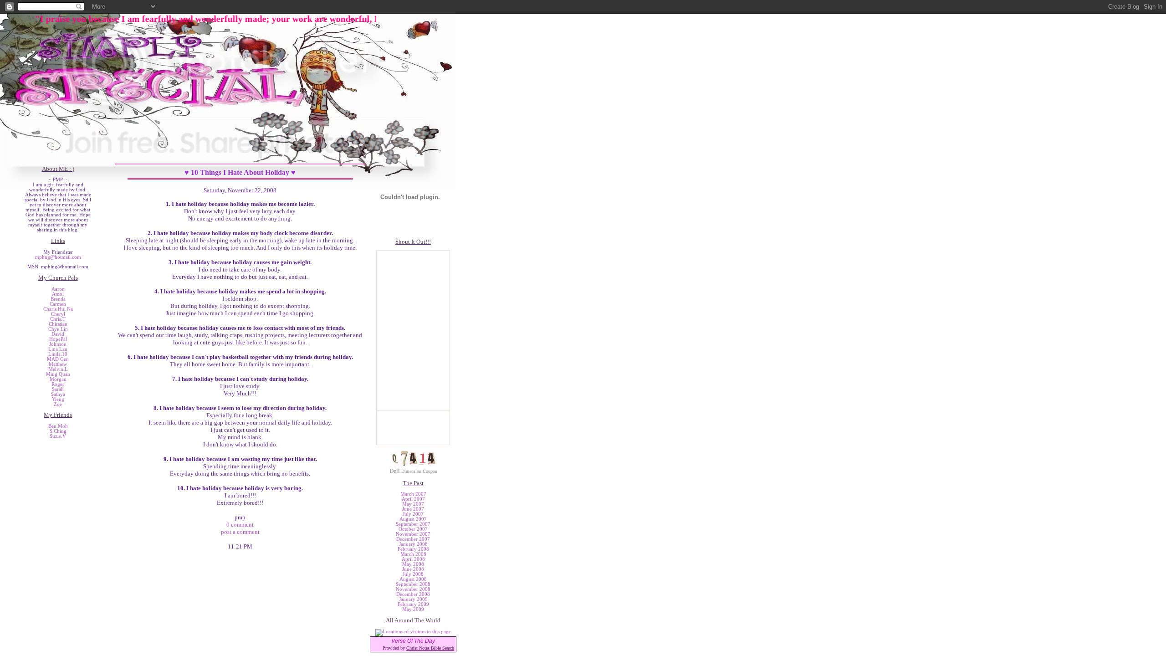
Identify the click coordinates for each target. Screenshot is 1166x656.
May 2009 (413, 609)
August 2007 (413, 519)
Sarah (58, 389)
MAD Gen (58, 359)
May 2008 (413, 564)
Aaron (58, 289)
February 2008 (413, 549)
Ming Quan (58, 374)
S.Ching (58, 431)
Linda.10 (57, 354)
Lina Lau (57, 349)
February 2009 (413, 604)
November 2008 (413, 589)
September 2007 (413, 524)
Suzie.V (58, 436)
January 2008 (413, 544)
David (57, 334)
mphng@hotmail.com (58, 257)
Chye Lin (58, 329)
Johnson (57, 344)
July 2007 (413, 514)
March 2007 (413, 494)
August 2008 (413, 579)
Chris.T (58, 319)
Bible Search (442, 648)
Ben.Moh (58, 426)
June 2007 (413, 509)
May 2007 (413, 504)
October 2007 (413, 529)
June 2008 (413, 569)
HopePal (58, 339)
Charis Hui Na (58, 309)
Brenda (58, 299)
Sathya (58, 394)
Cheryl (58, 314)
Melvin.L (58, 369)
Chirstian (58, 324)
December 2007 (413, 539)
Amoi (58, 294)
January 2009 (413, 599)
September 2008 (413, 584)
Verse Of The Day (413, 641)
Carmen (58, 304)
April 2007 (413, 499)
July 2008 (413, 574)
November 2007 (413, 534)
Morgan (58, 379)
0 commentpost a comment (240, 528)
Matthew (58, 364)
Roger (57, 384)
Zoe (58, 404)
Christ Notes (418, 648)
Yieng (58, 399)
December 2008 (413, 594)
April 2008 (413, 559)
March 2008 (413, 554)
